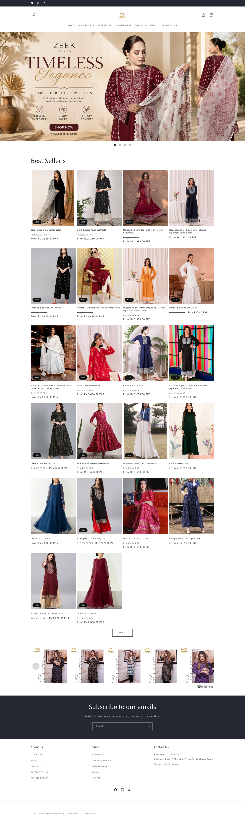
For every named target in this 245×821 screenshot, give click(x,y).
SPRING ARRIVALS (101, 760)
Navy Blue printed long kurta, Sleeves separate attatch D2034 (187, 231)
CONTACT (36, 766)
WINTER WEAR (99, 766)
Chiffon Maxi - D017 (86, 613)
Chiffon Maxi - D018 (178, 463)
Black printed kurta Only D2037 (92, 538)
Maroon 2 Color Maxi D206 (135, 538)
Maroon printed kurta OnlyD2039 (47, 613)
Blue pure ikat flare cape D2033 (184, 538)
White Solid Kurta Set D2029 (182, 307)
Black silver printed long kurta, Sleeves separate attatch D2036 (188, 387)
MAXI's (95, 772)
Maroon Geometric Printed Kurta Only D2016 (98, 307)
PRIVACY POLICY (39, 772)
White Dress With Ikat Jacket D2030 (140, 463)
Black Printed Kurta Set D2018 (91, 230)
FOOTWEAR (98, 754)
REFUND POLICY (39, 778)
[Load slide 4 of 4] (130, 144)
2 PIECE (96, 778)
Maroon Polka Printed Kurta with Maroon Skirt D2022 (143, 231)
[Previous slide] (106, 145)
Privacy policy (89, 813)
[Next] (209, 666)
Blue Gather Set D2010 (134, 385)
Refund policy (74, 813)
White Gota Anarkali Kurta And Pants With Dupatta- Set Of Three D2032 (51, 387)
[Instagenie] (205, 687)
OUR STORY (37, 754)
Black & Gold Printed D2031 (44, 463)
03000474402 (175, 754)
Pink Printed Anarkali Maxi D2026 (93, 463)
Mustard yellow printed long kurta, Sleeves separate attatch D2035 (144, 309)
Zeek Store (42, 813)
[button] (34, 15)
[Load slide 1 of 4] (115, 144)
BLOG (34, 760)
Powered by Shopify (55, 813)
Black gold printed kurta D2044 (46, 307)
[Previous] (35, 666)
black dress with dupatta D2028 (46, 230)
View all (122, 632)
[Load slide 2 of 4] (120, 144)
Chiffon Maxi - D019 (40, 538)
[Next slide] (138, 145)
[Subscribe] (148, 726)
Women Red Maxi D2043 (88, 385)
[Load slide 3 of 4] (125, 144)
